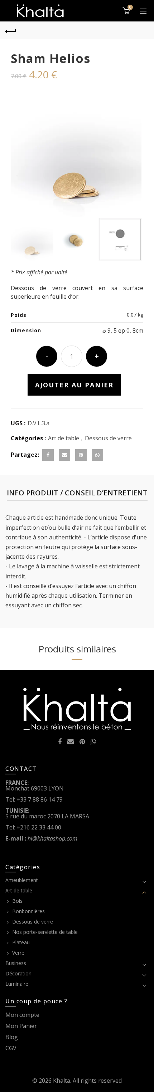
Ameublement (21, 880)
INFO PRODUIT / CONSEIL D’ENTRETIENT (77, 493)
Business (15, 963)
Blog (11, 1037)
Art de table (63, 438)
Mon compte (22, 1015)
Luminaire (16, 983)
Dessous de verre (108, 438)
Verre (18, 952)
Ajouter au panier (74, 385)
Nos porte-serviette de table (45, 932)
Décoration (18, 973)
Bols (17, 900)
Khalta (61, 1080)
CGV (10, 1048)
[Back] (11, 30)
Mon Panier (21, 1026)
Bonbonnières (28, 911)
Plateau (21, 942)
